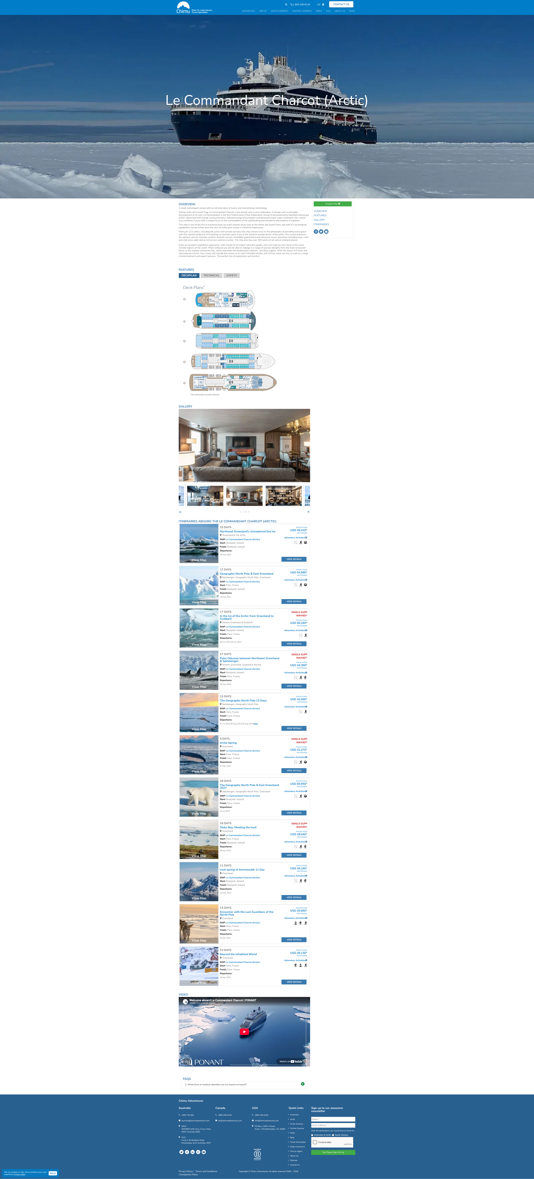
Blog (292, 1137)
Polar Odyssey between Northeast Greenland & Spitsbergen (249, 660)
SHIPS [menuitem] (319, 11)
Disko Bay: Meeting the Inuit (238, 827)
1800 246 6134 (225, 1115)
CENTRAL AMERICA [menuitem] (302, 11)
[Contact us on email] (326, 231)
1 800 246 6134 (301, 4)
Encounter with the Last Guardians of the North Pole (246, 913)
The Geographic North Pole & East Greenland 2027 (249, 786)
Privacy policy (19, 1174)
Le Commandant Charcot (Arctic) (243, 539)
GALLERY (319, 220)
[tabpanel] (227, 495)
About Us (294, 1156)
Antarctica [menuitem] (248, 11)
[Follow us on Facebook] (316, 231)
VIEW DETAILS (294, 559)
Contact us (341, 4)
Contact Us (295, 1165)
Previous (180, 512)
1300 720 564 (187, 1115)
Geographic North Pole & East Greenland (246, 573)
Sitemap (293, 1160)
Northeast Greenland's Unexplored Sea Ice (247, 531)
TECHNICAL (211, 275)
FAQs (292, 1133)
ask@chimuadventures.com (230, 1120)
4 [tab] (248, 512)
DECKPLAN (189, 275)
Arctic (292, 1119)
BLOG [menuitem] (352, 11)
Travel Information (298, 1142)
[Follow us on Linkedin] (193, 1152)
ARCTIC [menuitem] (263, 11)
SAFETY (231, 275)
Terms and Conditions (206, 1171)
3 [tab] (245, 512)
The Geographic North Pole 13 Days (243, 700)
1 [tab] (240, 512)
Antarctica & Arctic (322, 1135)
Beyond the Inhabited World (238, 954)
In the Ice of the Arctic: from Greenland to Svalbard (247, 617)
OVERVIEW (320, 211)
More (255, 723)
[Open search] (284, 4)
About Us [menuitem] (339, 11)
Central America (297, 1128)
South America (296, 1124)
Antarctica (294, 1114)
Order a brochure (297, 1146)
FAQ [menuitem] (328, 11)
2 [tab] (243, 512)
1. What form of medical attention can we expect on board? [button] (216, 1084)
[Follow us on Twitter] (321, 231)
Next (308, 512)
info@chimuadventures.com (267, 1120)
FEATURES (320, 215)
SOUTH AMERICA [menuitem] (279, 11)
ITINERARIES (321, 224)
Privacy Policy (186, 1171)
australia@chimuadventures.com (195, 1120)
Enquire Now (332, 203)
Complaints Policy (189, 1174)
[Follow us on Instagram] (198, 1152)
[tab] (244, 1085)
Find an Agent (296, 1151)
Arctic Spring (228, 742)
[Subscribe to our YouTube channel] (204, 1152)
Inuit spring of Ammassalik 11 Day (242, 869)
